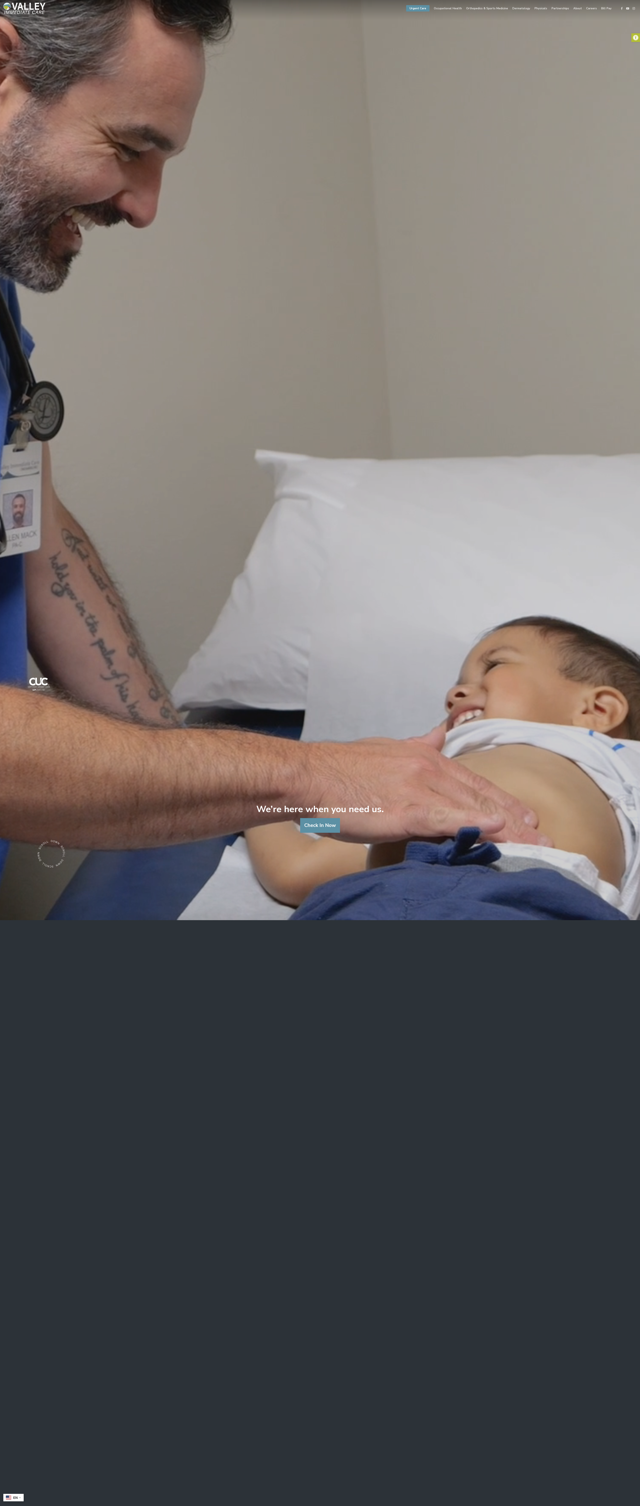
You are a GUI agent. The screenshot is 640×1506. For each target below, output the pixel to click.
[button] (635, 37)
